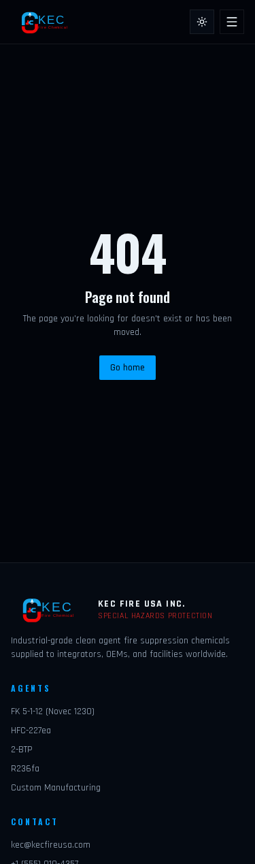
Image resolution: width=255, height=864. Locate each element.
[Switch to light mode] (202, 22)
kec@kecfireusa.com (50, 845)
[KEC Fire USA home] (47, 22)
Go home (127, 368)
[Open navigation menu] (232, 22)
